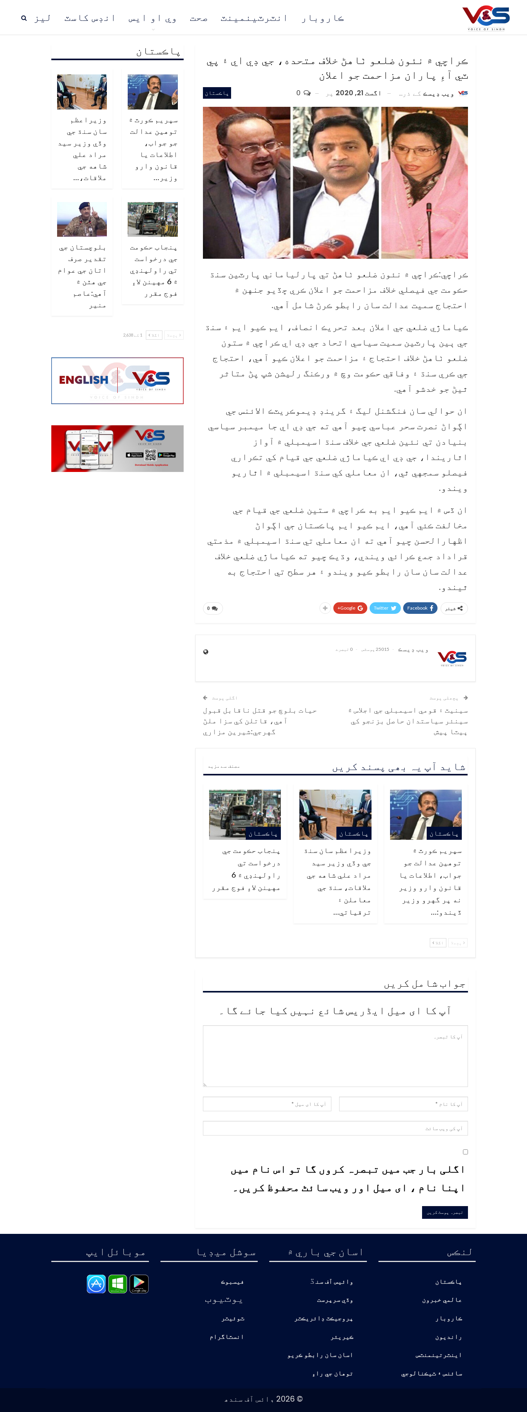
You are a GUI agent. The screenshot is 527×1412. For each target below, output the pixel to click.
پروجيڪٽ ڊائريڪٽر (323, 1318)
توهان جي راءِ (332, 1373)
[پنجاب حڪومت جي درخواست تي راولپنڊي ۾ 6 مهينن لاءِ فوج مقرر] (245, 815)
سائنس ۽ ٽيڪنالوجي (431, 1373)
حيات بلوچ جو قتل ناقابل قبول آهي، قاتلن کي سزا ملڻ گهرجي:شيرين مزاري (260, 720)
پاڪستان (217, 93)
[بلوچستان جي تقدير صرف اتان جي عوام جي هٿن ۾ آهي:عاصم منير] (82, 219)
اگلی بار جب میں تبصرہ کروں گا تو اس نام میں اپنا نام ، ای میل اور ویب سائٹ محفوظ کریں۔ (348, 1177)
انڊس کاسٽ (90, 17)
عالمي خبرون (442, 1300)
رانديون (448, 1337)
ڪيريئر (341, 1337)
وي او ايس (153, 17)
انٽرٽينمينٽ (255, 17)
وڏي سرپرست (335, 1300)
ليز (43, 17)
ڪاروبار (322, 17)
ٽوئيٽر (232, 1318)
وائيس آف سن (334, 1282)
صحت (199, 17)
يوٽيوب (224, 1297)
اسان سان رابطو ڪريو (320, 1355)
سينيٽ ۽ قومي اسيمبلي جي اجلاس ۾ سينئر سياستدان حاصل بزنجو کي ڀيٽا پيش (408, 720)
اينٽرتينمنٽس (439, 1355)
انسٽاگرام (226, 1337)
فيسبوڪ (232, 1282)
